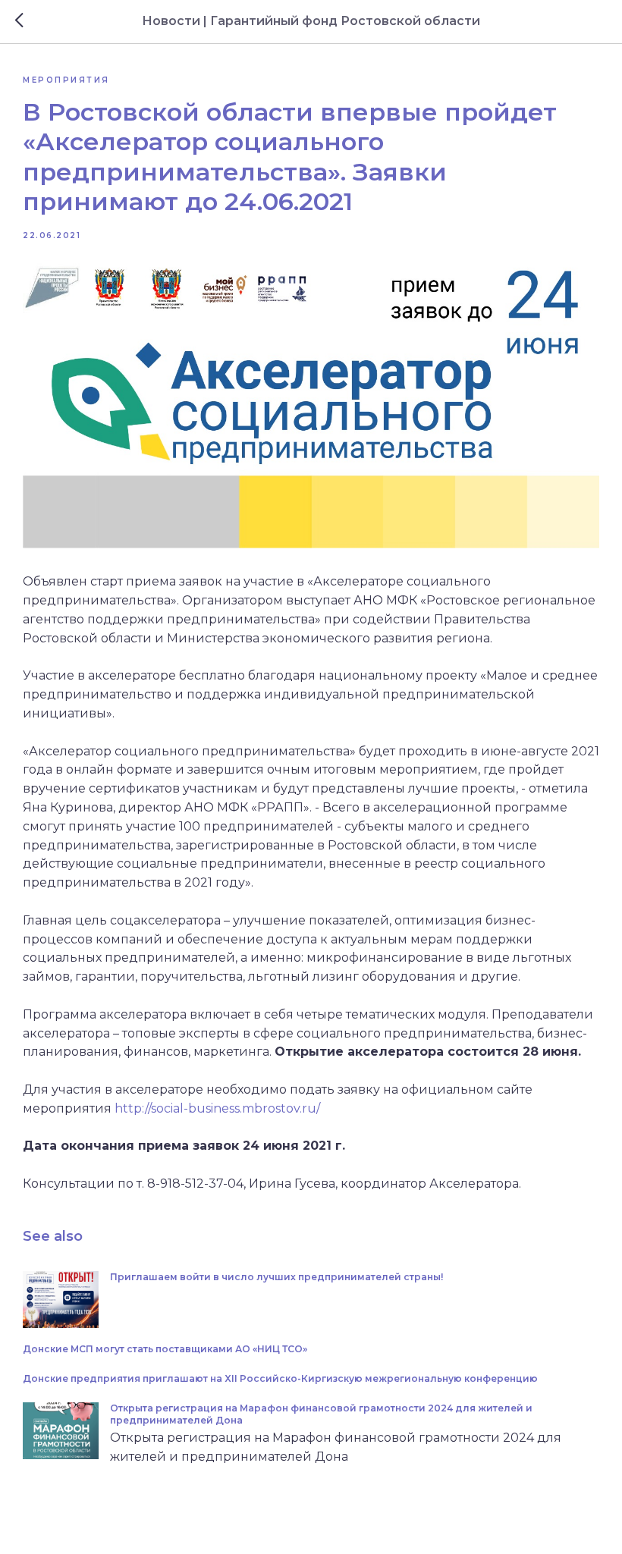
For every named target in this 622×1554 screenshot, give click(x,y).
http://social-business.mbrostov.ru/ (217, 1108)
